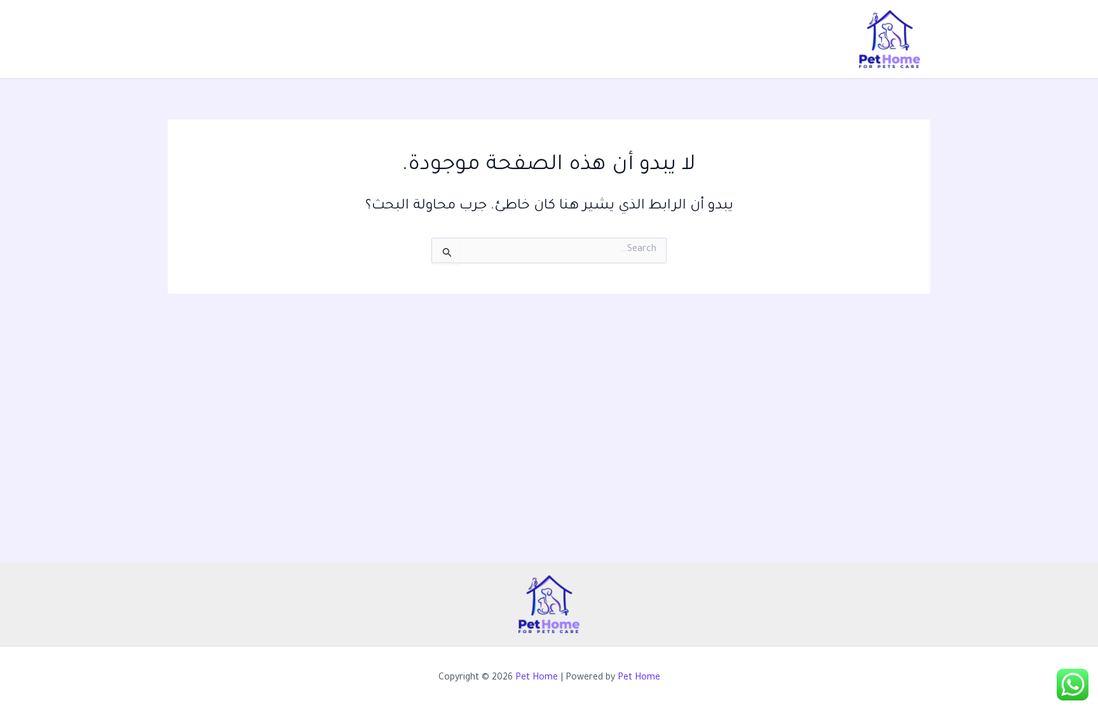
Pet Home (536, 678)
